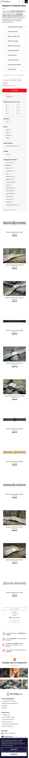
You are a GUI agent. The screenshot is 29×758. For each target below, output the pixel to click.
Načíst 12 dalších (14, 609)
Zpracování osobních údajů (10, 724)
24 (7, 113)
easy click (10, 168)
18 (18, 108)
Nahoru (15, 621)
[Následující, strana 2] (14, 613)
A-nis (8, 154)
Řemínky (4, 705)
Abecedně (5, 83)
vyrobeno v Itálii (11, 182)
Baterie (4, 708)
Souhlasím (13, 754)
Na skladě (9, 96)
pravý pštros (10, 199)
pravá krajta (10, 196)
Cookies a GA (6, 715)
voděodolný (10, 171)
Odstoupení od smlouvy (9, 701)
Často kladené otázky (8, 717)
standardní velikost (12, 146)
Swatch (8, 185)
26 (18, 113)
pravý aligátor (10, 190)
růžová (8, 132)
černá (8, 129)
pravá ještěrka (10, 193)
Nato (8, 173)
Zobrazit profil (14, 665)
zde (11, 745)
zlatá (8, 138)
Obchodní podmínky (8, 719)
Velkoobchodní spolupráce (10, 703)
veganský (9, 202)
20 (7, 110)
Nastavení (14, 749)
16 (7, 108)
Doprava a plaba (7, 721)
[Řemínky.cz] (14, 694)
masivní (6, 75)
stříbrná (9, 135)
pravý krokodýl (10, 188)
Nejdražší (19, 80)
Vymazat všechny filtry (17, 75)
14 (18, 105)
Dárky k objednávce (8, 726)
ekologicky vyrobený (12, 205)
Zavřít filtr (14, 90)
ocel (8, 121)
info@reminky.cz (8, 736)
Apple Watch (10, 179)
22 (18, 110)
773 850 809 (11, 733)
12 (7, 105)
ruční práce (10, 162)
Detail (14, 240)
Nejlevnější (13, 80)
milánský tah (10, 176)
